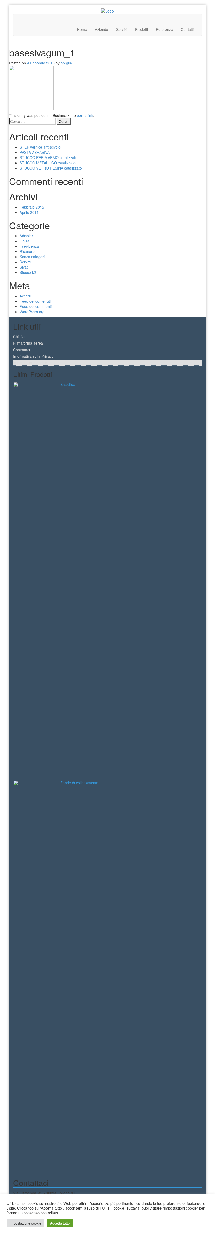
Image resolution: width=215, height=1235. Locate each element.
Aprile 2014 (29, 212)
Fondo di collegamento (79, 782)
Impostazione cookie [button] (25, 1223)
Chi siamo (21, 336)
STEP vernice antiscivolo (40, 147)
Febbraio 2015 (32, 207)
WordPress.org (32, 311)
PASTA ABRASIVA (35, 152)
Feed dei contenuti (35, 301)
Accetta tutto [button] (60, 1223)
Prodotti (141, 29)
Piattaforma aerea (28, 343)
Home (82, 29)
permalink (85, 115)
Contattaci (21, 349)
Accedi (25, 295)
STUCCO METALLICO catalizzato (48, 162)
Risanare (27, 251)
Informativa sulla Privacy (33, 356)
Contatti (187, 29)
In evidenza (29, 246)
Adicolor (26, 235)
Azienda (101, 29)
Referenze (164, 29)
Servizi (121, 29)
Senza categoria (33, 256)
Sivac (24, 267)
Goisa (24, 240)
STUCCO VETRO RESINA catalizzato (51, 168)
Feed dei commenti (36, 306)
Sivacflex (67, 384)
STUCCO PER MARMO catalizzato (48, 157)
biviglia (66, 63)
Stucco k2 (28, 272)
